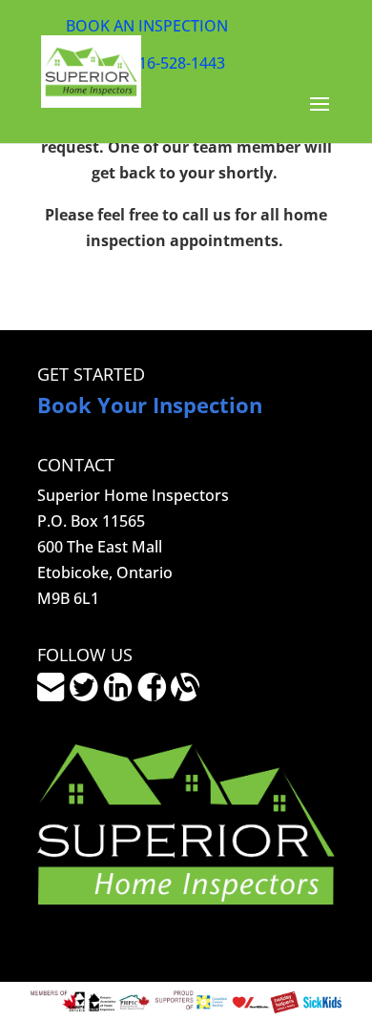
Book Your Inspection (149, 404)
